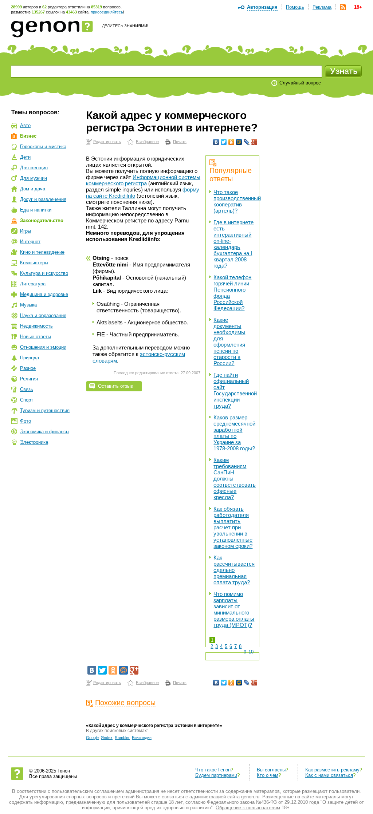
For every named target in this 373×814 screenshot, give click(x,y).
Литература (33, 284)
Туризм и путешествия (45, 410)
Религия (29, 379)
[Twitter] (224, 142)
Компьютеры (34, 262)
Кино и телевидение (42, 252)
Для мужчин (33, 178)
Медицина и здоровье (44, 294)
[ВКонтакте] (216, 142)
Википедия (142, 737)
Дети (25, 157)
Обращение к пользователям (248, 807)
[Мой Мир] (239, 142)
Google (92, 737)
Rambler (122, 737)
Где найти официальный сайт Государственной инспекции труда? (235, 390)
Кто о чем (267, 775)
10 (251, 652)
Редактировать (107, 141)
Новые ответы (35, 336)
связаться (173, 796)
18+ (358, 7)
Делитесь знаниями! (125, 26)
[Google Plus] (254, 142)
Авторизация (262, 7)
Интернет (30, 241)
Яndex (107, 737)
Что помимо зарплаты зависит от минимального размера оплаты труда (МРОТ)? (233, 609)
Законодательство (41, 220)
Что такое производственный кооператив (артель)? (237, 201)
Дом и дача (32, 188)
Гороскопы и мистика (43, 146)
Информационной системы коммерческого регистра (143, 180)
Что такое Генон (213, 769)
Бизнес (28, 136)
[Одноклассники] (231, 142)
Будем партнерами (216, 775)
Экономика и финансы (44, 431)
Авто (25, 125)
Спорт (26, 400)
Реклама (322, 7)
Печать (179, 141)
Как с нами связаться (329, 775)
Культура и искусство (44, 273)
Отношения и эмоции (43, 347)
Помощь (295, 7)
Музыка (28, 305)
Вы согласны (271, 769)
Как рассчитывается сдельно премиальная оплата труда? (234, 569)
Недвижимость (36, 326)
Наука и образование (43, 315)
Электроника (34, 442)
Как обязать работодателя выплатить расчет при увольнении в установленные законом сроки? (232, 527)
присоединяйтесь (107, 12)
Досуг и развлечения (43, 199)
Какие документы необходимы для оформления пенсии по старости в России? (229, 341)
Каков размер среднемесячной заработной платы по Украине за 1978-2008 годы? (234, 432)
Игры (25, 231)
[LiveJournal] (247, 142)
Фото (25, 421)
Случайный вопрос (300, 83)
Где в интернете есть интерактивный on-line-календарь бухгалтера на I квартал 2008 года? (233, 244)
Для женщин (34, 167)
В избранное (147, 141)
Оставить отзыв (115, 386)
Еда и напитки (35, 210)
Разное (28, 368)
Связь (26, 389)
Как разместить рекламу (332, 769)
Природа (29, 357)
